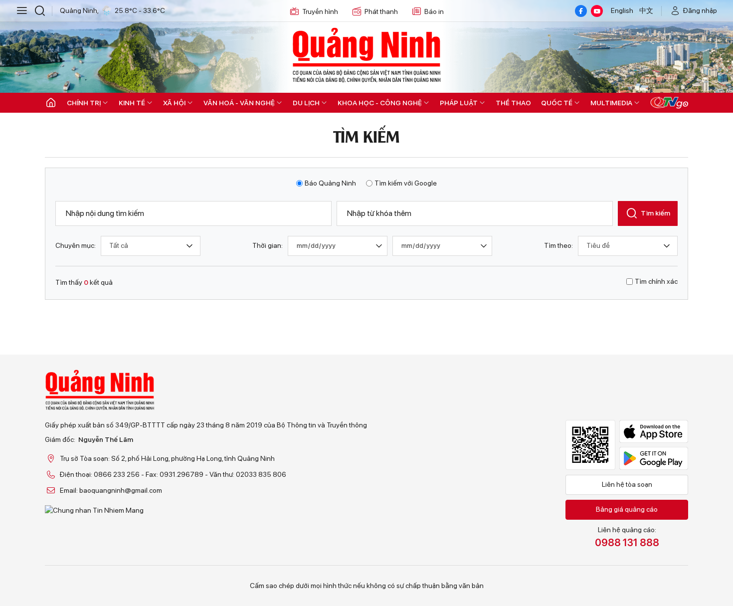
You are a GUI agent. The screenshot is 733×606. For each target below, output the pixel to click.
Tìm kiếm (655, 213)
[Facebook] (581, 11)
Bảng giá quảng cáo (627, 509)
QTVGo (669, 103)
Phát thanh (381, 11)
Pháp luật (459, 103)
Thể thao (513, 103)
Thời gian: (267, 245)
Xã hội (174, 103)
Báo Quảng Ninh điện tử (366, 55)
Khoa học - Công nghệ (380, 103)
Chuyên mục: (75, 245)
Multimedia (611, 103)
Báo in (434, 11)
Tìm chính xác (656, 281)
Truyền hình (320, 11)
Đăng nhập (700, 10)
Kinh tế (132, 103)
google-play (653, 458)
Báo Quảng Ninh (330, 183)
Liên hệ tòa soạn (627, 484)
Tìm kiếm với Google (405, 183)
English (622, 10)
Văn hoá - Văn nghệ (239, 103)
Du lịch (306, 103)
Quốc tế (556, 103)
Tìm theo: (558, 245)
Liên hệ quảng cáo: (627, 537)
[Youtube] (597, 11)
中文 (646, 10)
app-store (653, 431)
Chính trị (84, 103)
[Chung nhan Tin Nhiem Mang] (206, 510)
